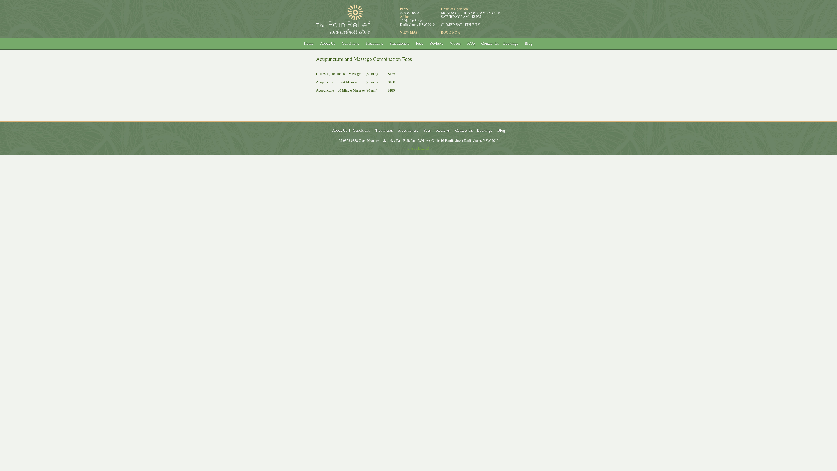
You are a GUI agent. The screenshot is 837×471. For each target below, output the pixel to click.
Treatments (374, 43)
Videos (455, 43)
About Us (327, 43)
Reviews (436, 43)
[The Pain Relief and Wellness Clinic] (343, 31)
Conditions (350, 43)
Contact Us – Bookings (499, 43)
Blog (528, 43)
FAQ (471, 43)
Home (308, 43)
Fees (419, 43)
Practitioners (399, 43)
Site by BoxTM (418, 148)
